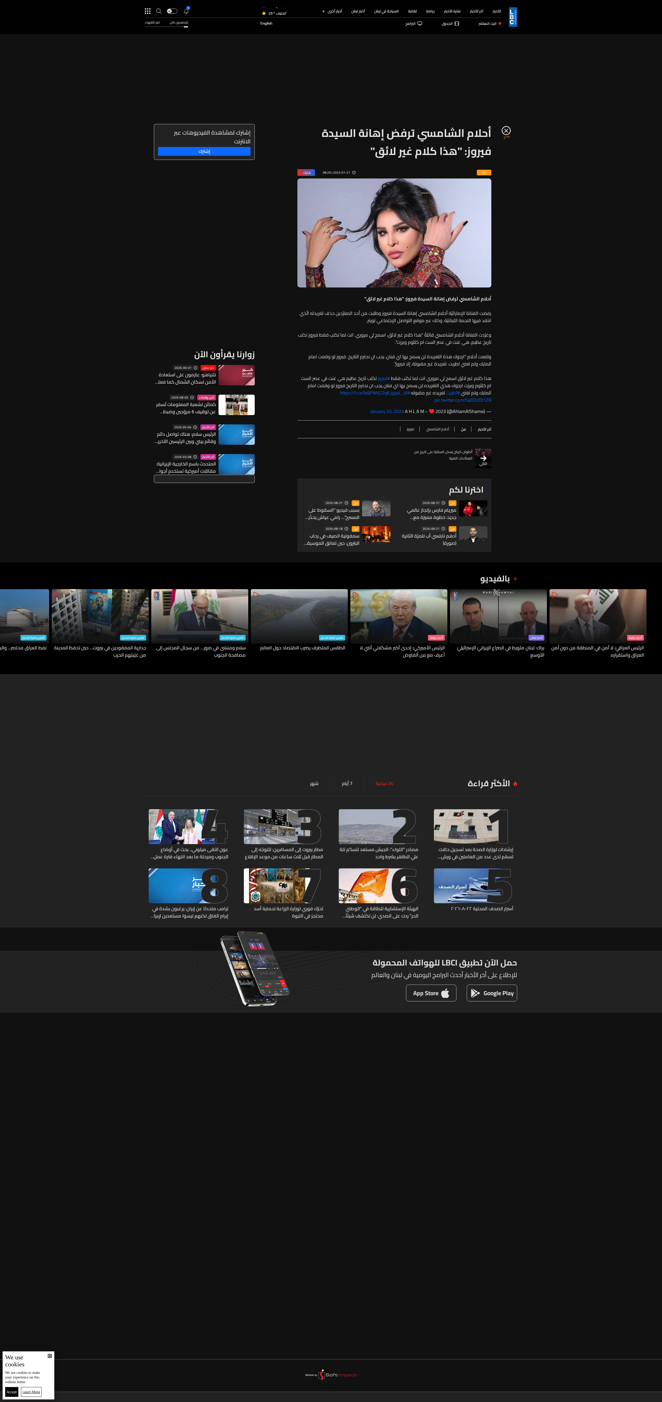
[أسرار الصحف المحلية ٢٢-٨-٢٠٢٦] (474, 894)
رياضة (430, 11)
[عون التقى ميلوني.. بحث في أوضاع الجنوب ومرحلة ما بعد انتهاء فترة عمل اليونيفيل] (188, 834)
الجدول (447, 23)
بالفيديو (495, 578)
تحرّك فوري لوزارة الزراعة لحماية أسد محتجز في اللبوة (288, 912)
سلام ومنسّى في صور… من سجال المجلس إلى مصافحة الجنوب (201, 651)
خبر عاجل (208, 367)
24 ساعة (384, 783)
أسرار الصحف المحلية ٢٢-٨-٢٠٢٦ (482, 909)
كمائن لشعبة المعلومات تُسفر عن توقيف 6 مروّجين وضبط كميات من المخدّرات (186, 408)
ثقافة (412, 11)
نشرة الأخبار (452, 11)
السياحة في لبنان (386, 11)
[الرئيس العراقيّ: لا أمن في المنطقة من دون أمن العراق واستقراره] (598, 624)
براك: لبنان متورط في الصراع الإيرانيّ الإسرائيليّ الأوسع (500, 651)
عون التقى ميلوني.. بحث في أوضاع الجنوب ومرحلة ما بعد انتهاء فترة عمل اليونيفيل (191, 853)
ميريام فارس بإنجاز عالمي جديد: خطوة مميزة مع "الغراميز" (431, 514)
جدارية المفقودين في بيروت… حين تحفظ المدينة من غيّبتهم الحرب (100, 651)
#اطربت (453, 392)
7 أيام (347, 783)
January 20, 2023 (387, 411)
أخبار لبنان (358, 11)
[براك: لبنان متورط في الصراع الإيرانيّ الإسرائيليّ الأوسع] (498, 624)
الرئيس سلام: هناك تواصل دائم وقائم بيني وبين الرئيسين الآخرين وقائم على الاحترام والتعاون (185, 438)
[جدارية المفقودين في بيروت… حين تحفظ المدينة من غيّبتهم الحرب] (100, 624)
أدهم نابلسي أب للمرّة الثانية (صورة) (429, 539)
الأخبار (497, 11)
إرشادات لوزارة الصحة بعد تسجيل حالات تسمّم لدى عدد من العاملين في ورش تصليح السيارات (476, 853)
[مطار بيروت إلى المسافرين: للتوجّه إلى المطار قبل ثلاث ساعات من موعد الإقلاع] (284, 834)
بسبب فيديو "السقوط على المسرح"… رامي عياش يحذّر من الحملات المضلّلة (334, 514)
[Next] (6, 624)
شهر (314, 783)
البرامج (410, 23)
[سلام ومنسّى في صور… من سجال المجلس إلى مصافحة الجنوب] (199, 624)
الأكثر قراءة (489, 783)
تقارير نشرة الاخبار (332, 637)
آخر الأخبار (476, 11)
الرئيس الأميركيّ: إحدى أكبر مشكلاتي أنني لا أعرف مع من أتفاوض (402, 651)
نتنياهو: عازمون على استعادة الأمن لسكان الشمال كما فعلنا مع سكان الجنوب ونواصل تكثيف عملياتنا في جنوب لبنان (185, 378)
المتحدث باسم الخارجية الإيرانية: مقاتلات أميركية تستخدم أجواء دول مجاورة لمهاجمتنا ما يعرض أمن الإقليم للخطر (185, 467)
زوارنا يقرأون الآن (224, 354)
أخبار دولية (635, 637)
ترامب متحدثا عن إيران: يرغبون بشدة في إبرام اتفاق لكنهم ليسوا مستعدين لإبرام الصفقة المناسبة (189, 912)
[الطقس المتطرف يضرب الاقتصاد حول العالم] (299, 624)
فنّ (452, 503)
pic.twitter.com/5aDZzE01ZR (462, 400)
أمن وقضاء (206, 397)
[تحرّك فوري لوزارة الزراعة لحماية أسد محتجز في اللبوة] (284, 894)
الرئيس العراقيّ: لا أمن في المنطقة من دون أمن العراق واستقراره (597, 651)
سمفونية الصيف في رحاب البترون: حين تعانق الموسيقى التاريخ (331, 539)
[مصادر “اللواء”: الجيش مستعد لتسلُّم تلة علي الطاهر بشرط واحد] (378, 834)
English (266, 23)
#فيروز (384, 378)
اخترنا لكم (466, 489)
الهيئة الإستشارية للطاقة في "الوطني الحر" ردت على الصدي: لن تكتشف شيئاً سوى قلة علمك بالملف (381, 912)
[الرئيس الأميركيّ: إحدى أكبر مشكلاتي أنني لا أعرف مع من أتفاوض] (398, 624)
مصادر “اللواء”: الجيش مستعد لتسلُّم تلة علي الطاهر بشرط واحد (379, 853)
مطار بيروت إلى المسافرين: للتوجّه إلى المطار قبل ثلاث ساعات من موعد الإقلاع (284, 853)
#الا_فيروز (400, 392)
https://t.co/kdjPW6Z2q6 (364, 392)
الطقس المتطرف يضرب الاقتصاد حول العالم (302, 648)
